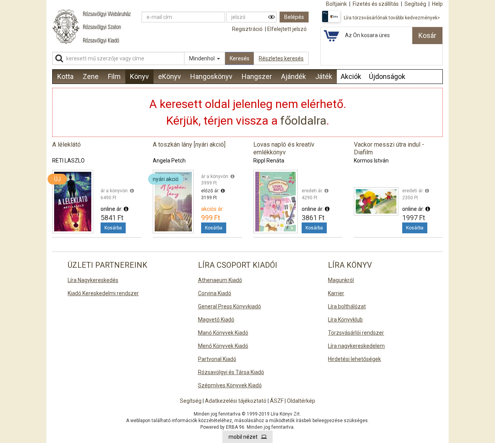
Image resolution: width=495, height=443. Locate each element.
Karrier (336, 293)
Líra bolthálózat (347, 306)
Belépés (294, 17)
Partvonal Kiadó (217, 359)
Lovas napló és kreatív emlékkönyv (283, 148)
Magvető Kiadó (216, 319)
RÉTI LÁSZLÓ (68, 160)
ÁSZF (276, 401)
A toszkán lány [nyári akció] (189, 144)
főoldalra (303, 120)
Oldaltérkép (301, 401)
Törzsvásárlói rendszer (356, 333)
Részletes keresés (281, 58)
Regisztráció (247, 29)
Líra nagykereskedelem (356, 346)
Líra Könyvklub (345, 319)
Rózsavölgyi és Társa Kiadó (231, 372)
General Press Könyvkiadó (229, 306)
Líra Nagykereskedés (93, 280)
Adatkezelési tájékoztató (235, 401)
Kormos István (371, 160)
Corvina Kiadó (214, 293)
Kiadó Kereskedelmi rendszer (103, 293)
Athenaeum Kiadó (220, 280)
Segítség (190, 401)
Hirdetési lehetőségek (354, 359)
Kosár (427, 35)
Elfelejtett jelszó (287, 29)
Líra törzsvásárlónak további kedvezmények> (392, 18)
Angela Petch (169, 160)
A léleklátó (66, 144)
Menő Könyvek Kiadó (223, 346)
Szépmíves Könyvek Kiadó (230, 385)
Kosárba (113, 228)
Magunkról (341, 280)
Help (437, 4)
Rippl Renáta (268, 160)
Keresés (239, 58)
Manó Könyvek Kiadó (223, 333)
